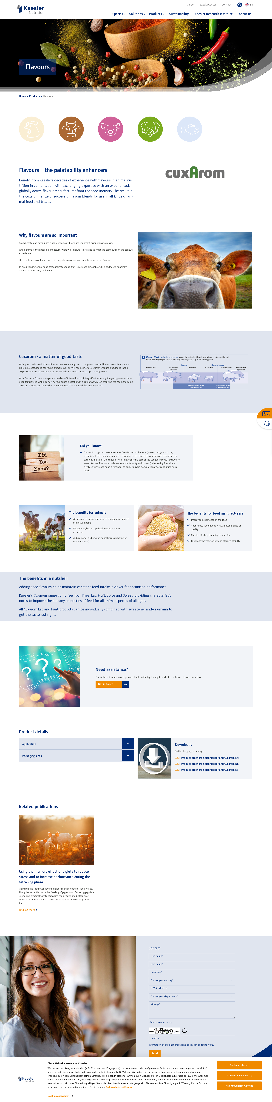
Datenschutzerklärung (119, 1087)
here (210, 1045)
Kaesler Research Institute (214, 14)
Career (191, 4)
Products (155, 14)
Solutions (136, 14)
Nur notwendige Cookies (239, 1085)
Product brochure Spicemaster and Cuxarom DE (210, 764)
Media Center (208, 4)
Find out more (27, 910)
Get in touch (105, 684)
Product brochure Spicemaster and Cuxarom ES (209, 770)
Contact (226, 4)
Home (22, 96)
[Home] (30, 9)
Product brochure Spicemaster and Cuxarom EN (210, 758)
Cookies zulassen (239, 1065)
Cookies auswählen (58, 1096)
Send (154, 1053)
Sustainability (179, 14)
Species (117, 14)
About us (245, 14)
